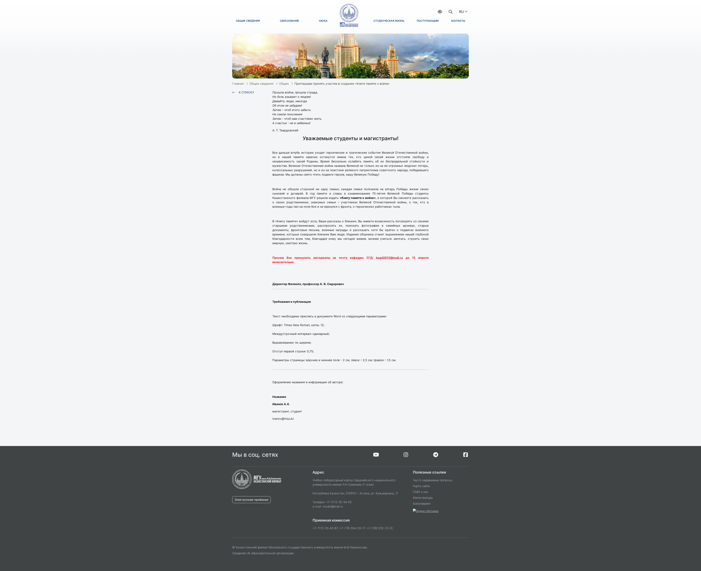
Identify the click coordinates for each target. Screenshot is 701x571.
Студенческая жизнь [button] (389, 20)
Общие (284, 83)
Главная (238, 83)
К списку (246, 92)
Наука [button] (323, 20)
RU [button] (461, 11)
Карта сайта (421, 486)
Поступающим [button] (428, 20)
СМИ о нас (420, 492)
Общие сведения (261, 83)
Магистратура (423, 497)
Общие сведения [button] (248, 20)
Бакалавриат (422, 503)
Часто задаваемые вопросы (432, 480)
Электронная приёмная (251, 499)
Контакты (458, 20)
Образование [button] (289, 20)
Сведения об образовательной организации (263, 553)
